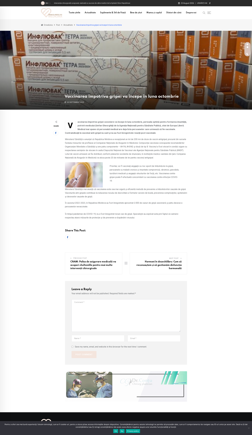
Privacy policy (133, 431)
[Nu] (248, 428)
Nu (122, 431)
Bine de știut (136, 13)
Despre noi (191, 13)
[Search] (204, 12)
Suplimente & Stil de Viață (113, 13)
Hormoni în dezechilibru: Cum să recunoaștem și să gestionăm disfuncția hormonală (159, 265)
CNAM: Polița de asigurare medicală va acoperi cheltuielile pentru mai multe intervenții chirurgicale (93, 265)
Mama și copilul (154, 13)
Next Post (174, 258)
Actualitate (90, 13)
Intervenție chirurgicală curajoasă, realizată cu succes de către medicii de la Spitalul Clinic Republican (92, 3)
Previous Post (80, 258)
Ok (116, 431)
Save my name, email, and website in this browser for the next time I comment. (111, 346)
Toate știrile (74, 13)
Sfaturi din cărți (173, 13)
